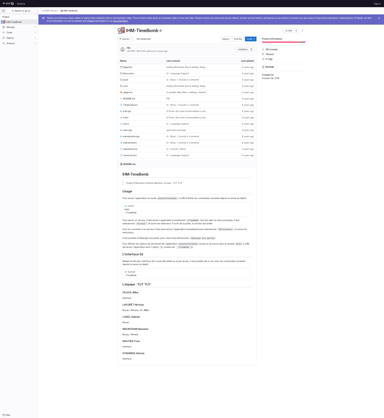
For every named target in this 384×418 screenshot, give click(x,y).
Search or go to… (23, 10)
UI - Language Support (177, 73)
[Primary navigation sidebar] (3, 10)
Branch (270, 54)
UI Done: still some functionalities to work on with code (187, 111)
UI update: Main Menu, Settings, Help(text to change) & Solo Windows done (187, 92)
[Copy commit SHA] (251, 49)
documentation (120, 21)
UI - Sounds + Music (176, 149)
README (270, 67)
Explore (21, 3)
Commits (272, 49)
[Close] (379, 18)
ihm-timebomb (144, 39)
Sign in (377, 3)
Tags (269, 59)
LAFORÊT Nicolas (49, 11)
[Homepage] (8, 3)
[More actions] (302, 30)
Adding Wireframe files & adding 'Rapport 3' (187, 67)
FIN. (129, 48)
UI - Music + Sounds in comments (182, 79)
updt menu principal (176, 130)
